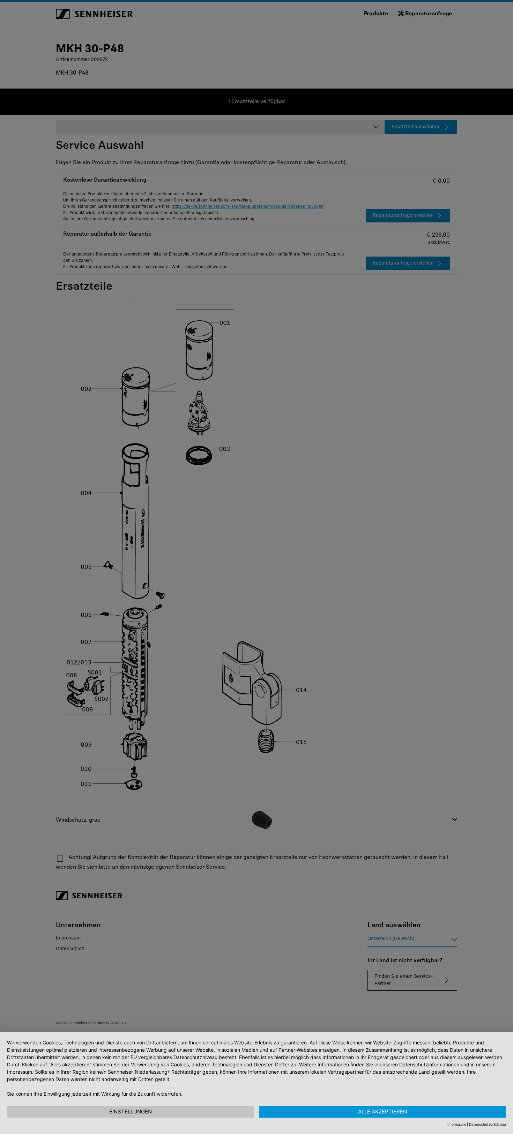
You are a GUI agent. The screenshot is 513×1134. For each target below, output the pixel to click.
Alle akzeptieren (382, 1111)
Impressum (456, 1124)
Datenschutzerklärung (487, 1124)
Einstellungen (130, 1111)
